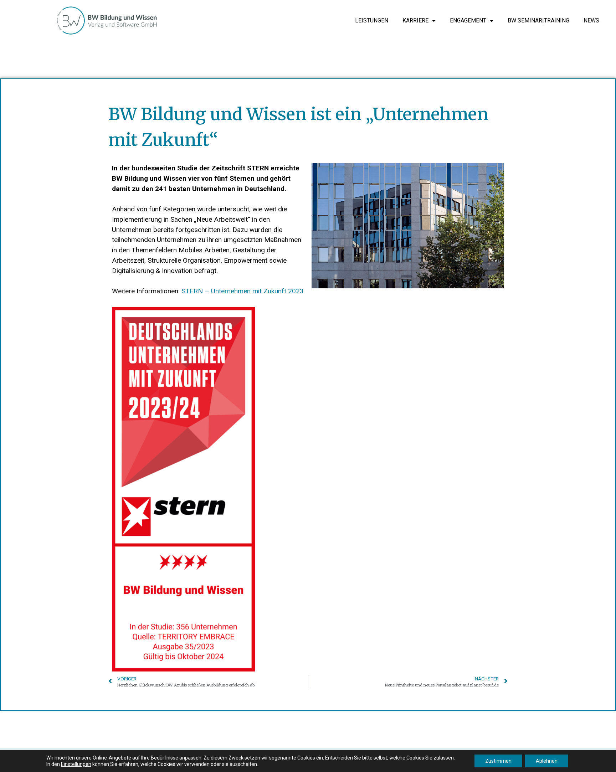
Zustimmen (498, 761)
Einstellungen (76, 764)
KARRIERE (415, 20)
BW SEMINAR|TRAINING (538, 20)
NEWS (591, 20)
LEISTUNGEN (371, 20)
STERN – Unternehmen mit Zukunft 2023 (242, 291)
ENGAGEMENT (468, 20)
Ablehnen (547, 761)
